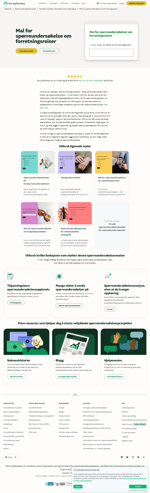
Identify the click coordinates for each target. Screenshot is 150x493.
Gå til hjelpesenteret (114, 377)
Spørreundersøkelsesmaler (25, 9)
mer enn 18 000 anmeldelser (90, 80)
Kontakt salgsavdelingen (108, 3)
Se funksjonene (16, 303)
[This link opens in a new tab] (122, 457)
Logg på (122, 3)
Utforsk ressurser (16, 377)
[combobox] (11, 457)
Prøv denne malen (26, 51)
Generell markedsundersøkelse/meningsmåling (57, 9)
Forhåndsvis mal (49, 51)
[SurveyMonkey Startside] (14, 3)
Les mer (110, 309)
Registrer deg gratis (136, 3)
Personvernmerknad (131, 478)
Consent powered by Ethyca (136, 490)
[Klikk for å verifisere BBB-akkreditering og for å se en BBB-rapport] (49, 485)
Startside (7, 9)
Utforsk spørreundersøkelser (69, 306)
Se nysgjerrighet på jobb (67, 377)
